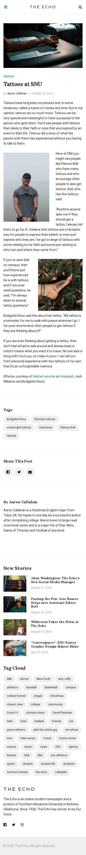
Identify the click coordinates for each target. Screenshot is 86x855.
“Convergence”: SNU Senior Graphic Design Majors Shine (55, 644)
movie (47, 738)
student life (48, 763)
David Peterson (62, 712)
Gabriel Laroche (44, 376)
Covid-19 (12, 712)
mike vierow (27, 738)
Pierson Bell (67, 427)
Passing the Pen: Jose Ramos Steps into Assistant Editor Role (54, 603)
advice (24, 679)
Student (28, 763)
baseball (31, 687)
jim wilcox (71, 729)
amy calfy (64, 679)
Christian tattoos (44, 419)
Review (11, 755)
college (35, 704)
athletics (12, 687)
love (9, 738)
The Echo (43, 7)
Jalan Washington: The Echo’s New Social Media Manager (55, 580)
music (28, 746)
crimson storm (35, 712)
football (39, 721)
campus (71, 687)
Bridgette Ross (16, 419)
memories (45, 427)
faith (10, 721)
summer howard (17, 772)
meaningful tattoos (19, 427)
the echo (41, 772)
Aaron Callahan (17, 93)
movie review (67, 738)
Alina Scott (43, 679)
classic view (15, 704)
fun (71, 721)
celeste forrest (16, 696)
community (55, 704)
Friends (56, 721)
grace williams (16, 729)
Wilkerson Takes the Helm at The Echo (55, 624)
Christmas (57, 696)
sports (11, 763)
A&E (9, 679)
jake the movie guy (45, 729)
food (23, 721)
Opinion (8, 76)
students (69, 763)
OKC (58, 746)
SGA (26, 755)
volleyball (61, 772)
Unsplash (67, 376)
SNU (40, 755)
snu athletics (59, 755)
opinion (73, 746)
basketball (51, 687)
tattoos (11, 435)
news (43, 746)
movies (11, 746)
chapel (38, 696)
